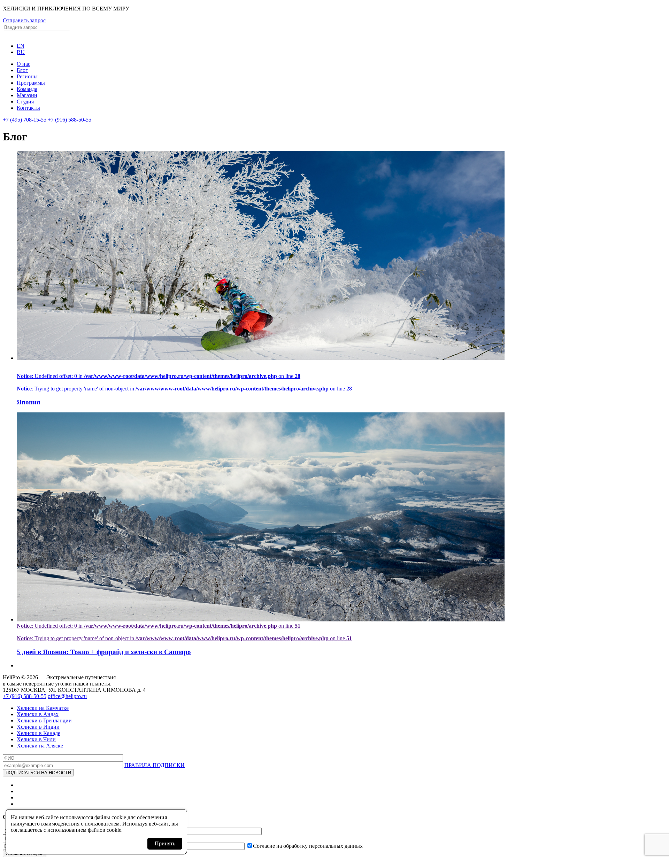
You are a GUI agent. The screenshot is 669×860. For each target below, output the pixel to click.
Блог (22, 70)
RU (21, 52)
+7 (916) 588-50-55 (69, 120)
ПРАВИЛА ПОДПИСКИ (154, 765)
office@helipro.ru (67, 696)
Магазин (27, 95)
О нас (23, 64)
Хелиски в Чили (36, 739)
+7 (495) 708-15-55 (24, 120)
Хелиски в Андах (38, 714)
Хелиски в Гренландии (44, 720)
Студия (25, 101)
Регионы (27, 76)
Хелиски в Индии (38, 727)
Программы (31, 83)
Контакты (28, 108)
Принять (165, 843)
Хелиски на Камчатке (43, 708)
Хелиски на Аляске (40, 746)
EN (20, 46)
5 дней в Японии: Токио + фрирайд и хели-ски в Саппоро (104, 652)
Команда (27, 89)
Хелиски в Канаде (38, 733)
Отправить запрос (24, 20)
